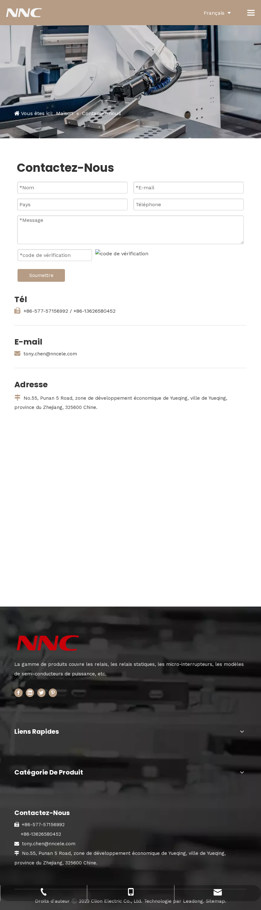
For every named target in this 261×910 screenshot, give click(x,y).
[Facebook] (18, 692)
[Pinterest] (53, 692)
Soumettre (41, 275)
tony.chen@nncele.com (50, 354)
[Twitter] (41, 692)
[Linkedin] (30, 692)
